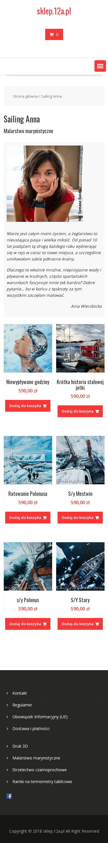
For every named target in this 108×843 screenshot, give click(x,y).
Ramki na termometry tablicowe (42, 781)
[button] (100, 66)
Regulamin (22, 705)
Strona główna (25, 96)
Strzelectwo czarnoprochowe (39, 769)
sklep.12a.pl (54, 11)
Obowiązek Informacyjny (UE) (40, 716)
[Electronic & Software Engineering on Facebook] (9, 797)
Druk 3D (20, 746)
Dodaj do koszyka (25, 405)
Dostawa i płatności (31, 728)
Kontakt (19, 693)
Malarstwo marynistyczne (36, 758)
